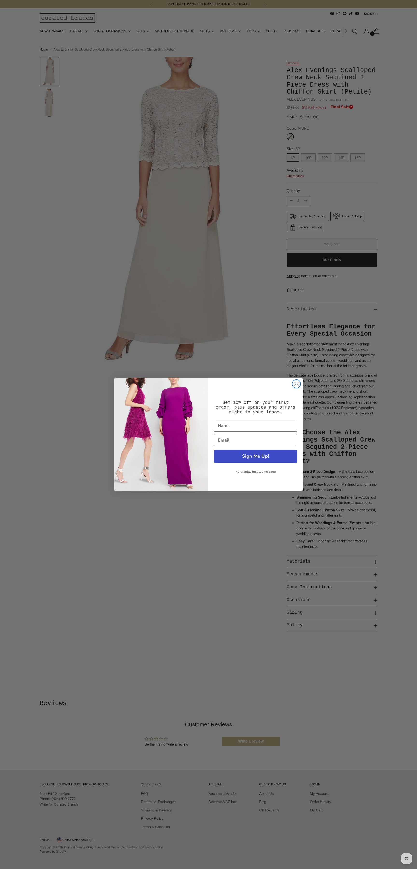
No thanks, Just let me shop (255, 472)
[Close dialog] (296, 384)
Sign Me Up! (255, 456)
